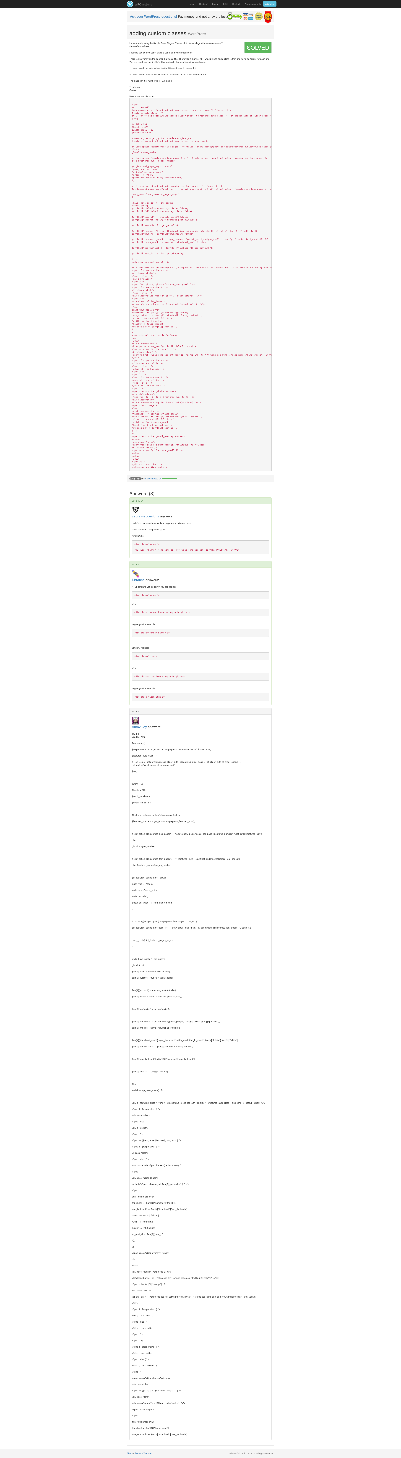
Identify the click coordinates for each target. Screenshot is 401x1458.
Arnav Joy (139, 726)
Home (192, 3)
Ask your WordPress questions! (153, 16)
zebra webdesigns (145, 516)
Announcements (253, 3)
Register (203, 3)
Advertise (269, 3)
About (130, 1453)
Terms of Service (143, 1453)
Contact (236, 3)
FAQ (225, 3)
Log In (215, 3)
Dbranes (138, 579)
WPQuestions (143, 4)
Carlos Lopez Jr (153, 478)
